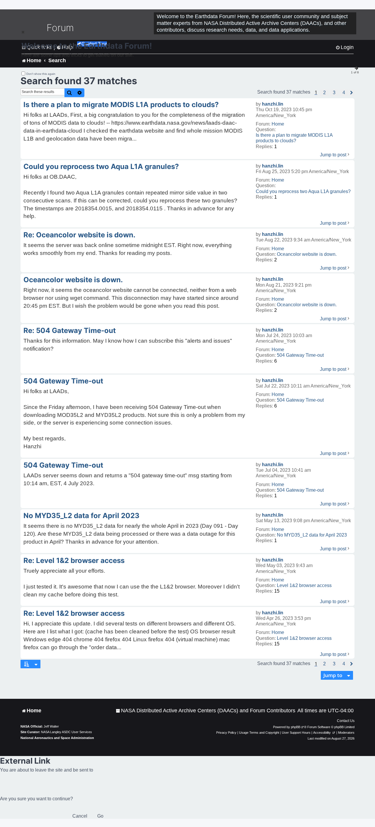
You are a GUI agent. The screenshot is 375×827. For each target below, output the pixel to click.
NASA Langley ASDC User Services (66, 732)
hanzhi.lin (272, 104)
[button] (324, 92)
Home (278, 123)
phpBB (295, 727)
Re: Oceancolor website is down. (79, 235)
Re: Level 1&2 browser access (74, 560)
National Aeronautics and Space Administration (57, 738)
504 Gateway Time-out (300, 355)
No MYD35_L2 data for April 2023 (312, 534)
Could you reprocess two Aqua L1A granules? (303, 191)
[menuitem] (205, 710)
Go (100, 816)
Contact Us (345, 721)
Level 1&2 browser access (304, 585)
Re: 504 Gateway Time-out (69, 330)
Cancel (79, 816)
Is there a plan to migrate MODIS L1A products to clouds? (294, 138)
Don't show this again (40, 73)
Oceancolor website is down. (307, 254)
